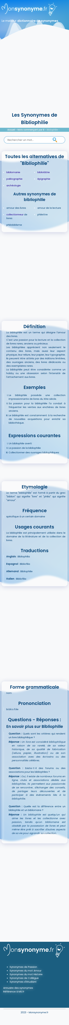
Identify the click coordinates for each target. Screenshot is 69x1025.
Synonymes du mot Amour (25, 970)
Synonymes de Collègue (24, 978)
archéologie (13, 185)
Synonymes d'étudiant (23, 981)
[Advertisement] (34, 75)
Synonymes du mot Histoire (26, 974)
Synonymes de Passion (23, 967)
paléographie (14, 179)
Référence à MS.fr (13, 991)
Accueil (11, 129)
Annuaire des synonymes (18, 988)
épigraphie (43, 179)
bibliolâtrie (43, 172)
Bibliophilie (52, 129)
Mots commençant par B (30, 129)
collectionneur (14, 214)
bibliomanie (13, 172)
